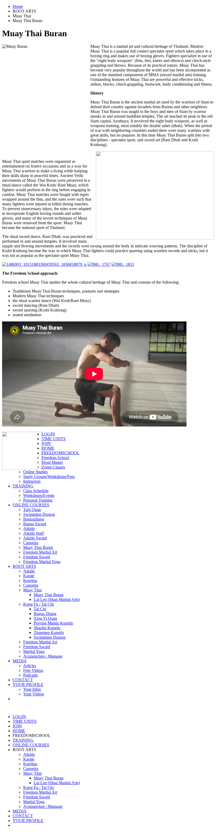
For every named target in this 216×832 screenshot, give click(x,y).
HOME (48, 448)
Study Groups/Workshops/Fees (49, 476)
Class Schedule (35, 490)
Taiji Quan (32, 509)
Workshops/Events (38, 495)
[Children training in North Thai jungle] (122, 264)
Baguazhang (33, 519)
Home (18, 6)
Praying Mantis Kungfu (53, 623)
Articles (29, 665)
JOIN (46, 443)
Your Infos (32, 689)
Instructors (32, 481)
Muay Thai (32, 590)
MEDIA (20, 661)
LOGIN (48, 434)
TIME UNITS (54, 438)
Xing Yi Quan (45, 618)
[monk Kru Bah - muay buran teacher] (98, 264)
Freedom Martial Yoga (41, 561)
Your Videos (33, 694)
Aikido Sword (35, 538)
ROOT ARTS (24, 566)
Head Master (52, 462)
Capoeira (30, 542)
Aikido (29, 528)
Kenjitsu (30, 580)
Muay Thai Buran (38, 547)
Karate (28, 576)
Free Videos (33, 670)
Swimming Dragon (39, 514)
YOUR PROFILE (28, 684)
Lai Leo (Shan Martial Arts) (57, 599)
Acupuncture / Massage (42, 656)
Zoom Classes (53, 467)
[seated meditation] (44, 264)
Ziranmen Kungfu (49, 632)
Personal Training (37, 500)
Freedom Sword (36, 557)
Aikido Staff (33, 533)
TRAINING (23, 486)
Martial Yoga (34, 651)
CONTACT (23, 680)
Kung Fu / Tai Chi (38, 604)
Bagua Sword (34, 524)
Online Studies (35, 472)
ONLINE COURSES (31, 505)
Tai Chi (40, 609)
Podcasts (30, 675)
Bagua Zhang (45, 613)
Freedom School (55, 457)
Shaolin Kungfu (47, 628)
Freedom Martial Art (40, 552)
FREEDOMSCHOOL (61, 453)
